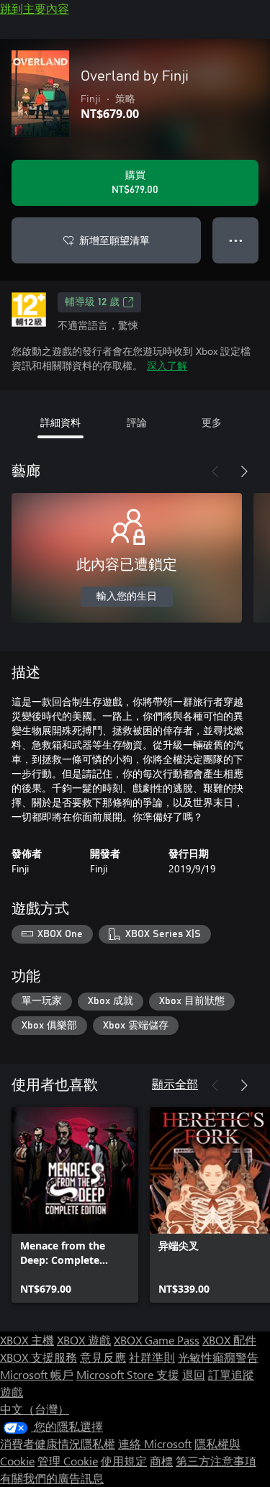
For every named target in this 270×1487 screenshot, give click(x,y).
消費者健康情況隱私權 (57, 1443)
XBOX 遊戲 (84, 1339)
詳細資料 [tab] (60, 422)
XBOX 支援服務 (38, 1357)
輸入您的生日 (126, 597)
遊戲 (11, 1391)
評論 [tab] (137, 422)
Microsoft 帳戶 (36, 1374)
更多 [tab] (212, 422)
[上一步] (215, 471)
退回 (193, 1374)
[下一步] (244, 471)
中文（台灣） (34, 1408)
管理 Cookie (67, 1460)
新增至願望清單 (114, 240)
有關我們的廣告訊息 (52, 1478)
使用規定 (124, 1460)
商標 (161, 1460)
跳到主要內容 (34, 8)
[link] (75, 1205)
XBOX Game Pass (156, 1339)
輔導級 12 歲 (92, 302)
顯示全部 (175, 1083)
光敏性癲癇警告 (218, 1357)
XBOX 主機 (27, 1339)
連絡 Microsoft (155, 1443)
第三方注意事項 (216, 1460)
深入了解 (167, 365)
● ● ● (236, 240)
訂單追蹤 (231, 1374)
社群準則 (152, 1357)
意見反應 (103, 1357)
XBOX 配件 (229, 1339)
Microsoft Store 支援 (127, 1374)
